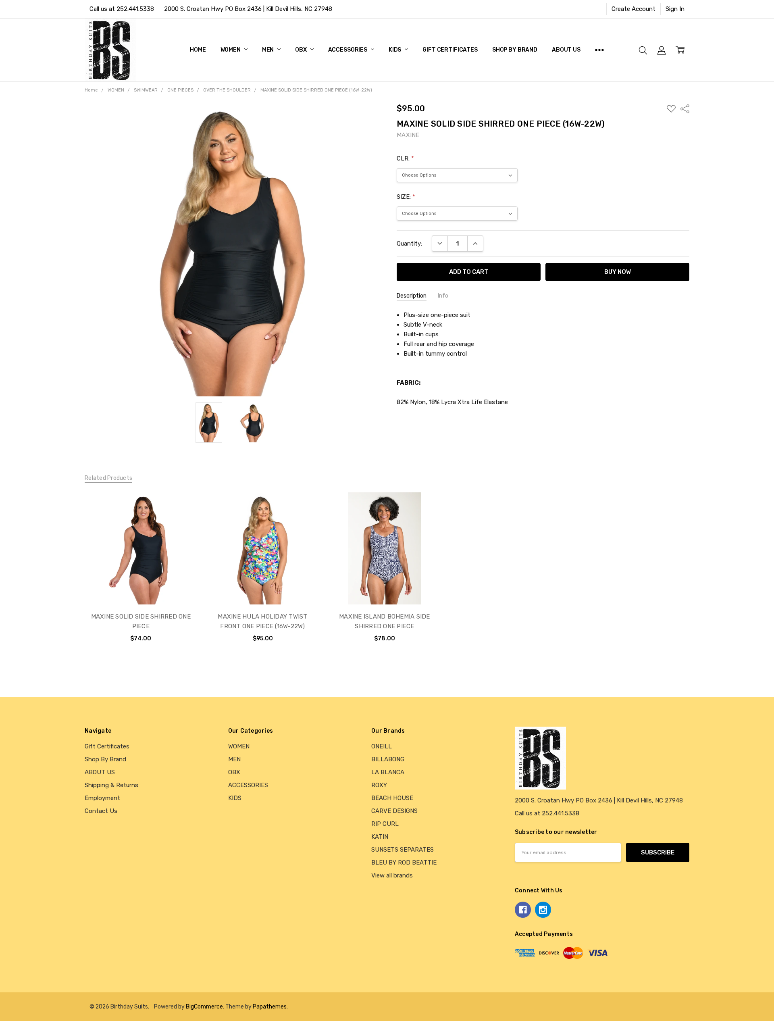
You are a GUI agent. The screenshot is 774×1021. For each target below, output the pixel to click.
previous (68, 575)
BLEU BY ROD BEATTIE (404, 862)
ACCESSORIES (348, 49)
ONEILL (381, 746)
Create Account (633, 9)
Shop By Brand (514, 49)
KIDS (395, 49)
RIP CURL (385, 823)
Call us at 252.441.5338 (121, 9)
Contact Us (101, 811)
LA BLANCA (387, 772)
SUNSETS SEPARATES (402, 849)
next (701, 575)
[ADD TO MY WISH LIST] (182, 520)
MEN (268, 49)
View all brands (392, 875)
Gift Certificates (450, 49)
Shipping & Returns (111, 785)
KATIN (379, 836)
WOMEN (231, 49)
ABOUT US (566, 49)
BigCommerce (204, 1006)
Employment (102, 798)
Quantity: (409, 243)
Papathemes (270, 1006)
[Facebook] (523, 910)
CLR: (405, 158)
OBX (301, 49)
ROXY (379, 785)
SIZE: (406, 196)
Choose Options (140, 586)
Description (412, 295)
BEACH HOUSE (392, 798)
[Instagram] (543, 910)
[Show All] (599, 50)
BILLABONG (387, 759)
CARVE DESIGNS (394, 811)
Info (443, 295)
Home (198, 49)
